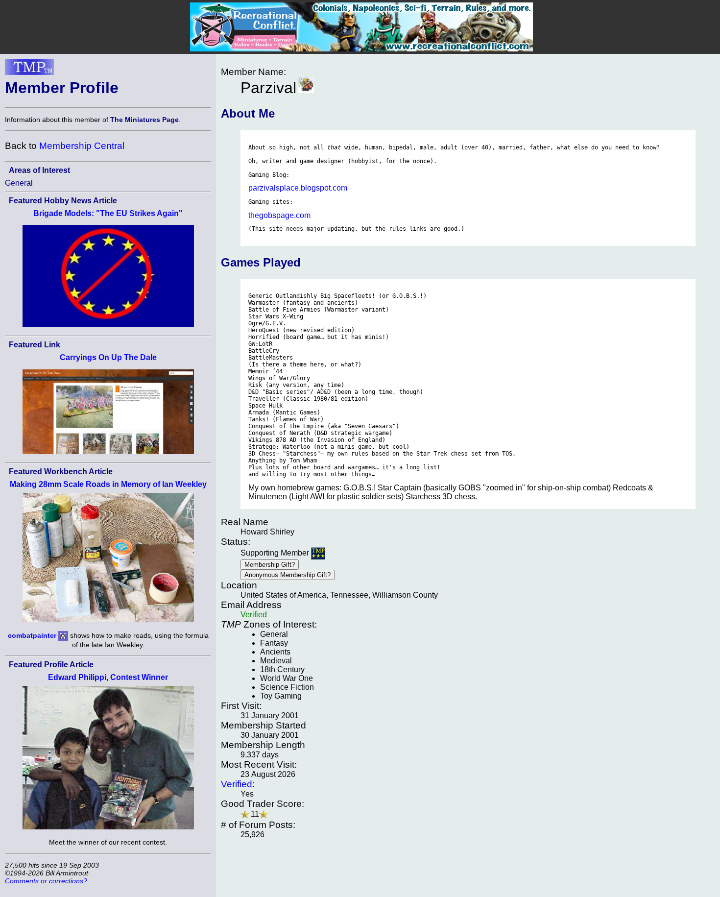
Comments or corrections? (46, 881)
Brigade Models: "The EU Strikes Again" (108, 213)
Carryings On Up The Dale (108, 357)
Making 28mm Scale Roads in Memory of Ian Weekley (108, 484)
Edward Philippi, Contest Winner (108, 677)
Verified (236, 784)
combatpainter (32, 635)
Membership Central (81, 146)
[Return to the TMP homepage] (29, 69)
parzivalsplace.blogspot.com (297, 188)
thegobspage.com (279, 215)
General (19, 183)
